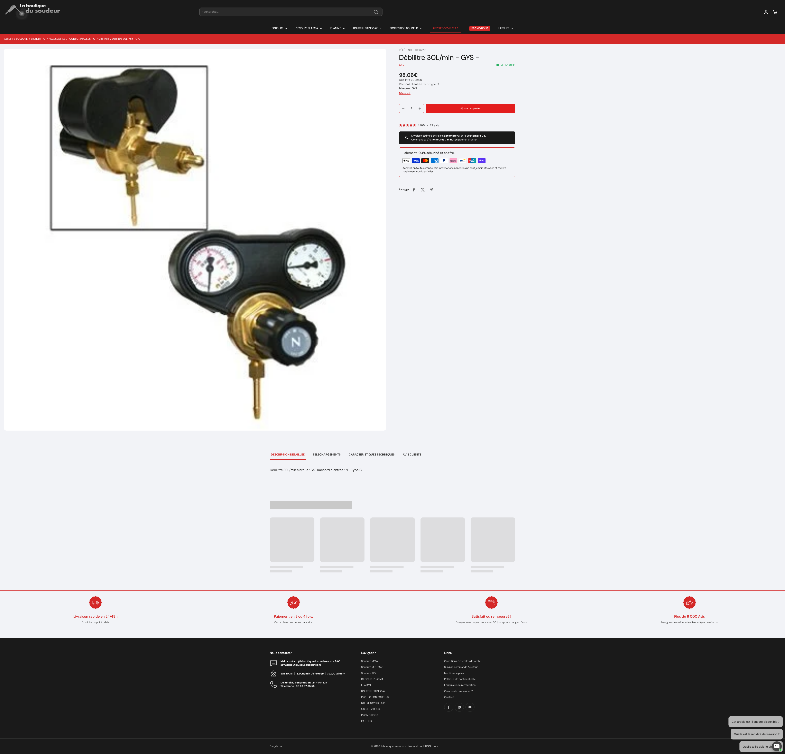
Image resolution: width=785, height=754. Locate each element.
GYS (401, 64)
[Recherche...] (376, 12)
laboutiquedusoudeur (393, 746)
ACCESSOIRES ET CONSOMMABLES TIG (72, 38)
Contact (449, 697)
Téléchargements (327, 454)
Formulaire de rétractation (459, 685)
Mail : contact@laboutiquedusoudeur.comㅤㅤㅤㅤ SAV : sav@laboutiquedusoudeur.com (310, 663)
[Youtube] (469, 707)
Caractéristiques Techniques (372, 454)
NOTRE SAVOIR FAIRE (373, 703)
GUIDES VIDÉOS (370, 709)
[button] (470, 108)
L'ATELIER (366, 721)
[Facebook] (448, 707)
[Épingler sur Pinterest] (431, 189)
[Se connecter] (765, 12)
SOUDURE (22, 38)
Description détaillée (288, 454)
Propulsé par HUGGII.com (423, 746)
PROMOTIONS (369, 715)
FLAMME (366, 685)
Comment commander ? (458, 691)
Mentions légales (454, 673)
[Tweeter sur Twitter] (422, 189)
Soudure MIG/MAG (372, 667)
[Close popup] (779, 699)
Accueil (8, 38)
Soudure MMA (369, 661)
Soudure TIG (38, 38)
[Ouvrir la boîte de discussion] (777, 746)
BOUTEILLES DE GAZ (373, 691)
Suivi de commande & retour (461, 667)
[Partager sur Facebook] (413, 189)
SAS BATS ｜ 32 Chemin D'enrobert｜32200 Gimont (312, 673)
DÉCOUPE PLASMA (372, 679)
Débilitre (104, 38)
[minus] (403, 108)
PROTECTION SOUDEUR (375, 697)
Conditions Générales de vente (462, 661)
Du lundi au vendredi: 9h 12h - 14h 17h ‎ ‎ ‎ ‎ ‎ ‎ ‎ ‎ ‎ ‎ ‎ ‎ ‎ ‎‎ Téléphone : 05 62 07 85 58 (308, 684)
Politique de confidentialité (460, 679)
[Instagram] (459, 707)
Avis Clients (412, 454)
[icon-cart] (774, 12)
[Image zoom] (195, 240)
